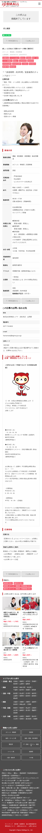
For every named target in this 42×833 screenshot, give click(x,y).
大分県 (15, 718)
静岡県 (34, 695)
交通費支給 (5, 775)
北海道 (15, 681)
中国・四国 (6, 708)
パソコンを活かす (8, 785)
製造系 (11, 744)
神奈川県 (22, 687)
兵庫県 (28, 701)
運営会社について (10, 826)
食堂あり (18, 800)
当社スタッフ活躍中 (22, 815)
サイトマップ (9, 824)
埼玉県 (29, 687)
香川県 (28, 710)
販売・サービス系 (11, 738)
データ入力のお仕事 (8, 780)
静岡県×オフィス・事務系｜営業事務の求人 (17, 586)
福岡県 (15, 716)
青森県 (21, 681)
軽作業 (17, 783)
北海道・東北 (7, 681)
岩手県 (28, 681)
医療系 (31, 751)
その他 (31, 757)
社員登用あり (15, 775)
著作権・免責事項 (19, 824)
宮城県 (34, 681)
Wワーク (26, 798)
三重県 (29, 704)
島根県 (21, 707)
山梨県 (15, 695)
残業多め (29, 790)
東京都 (15, 687)
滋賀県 (34, 701)
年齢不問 (32, 805)
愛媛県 (34, 710)
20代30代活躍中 (14, 807)
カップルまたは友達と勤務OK (12, 798)
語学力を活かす (26, 783)
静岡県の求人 (8, 583)
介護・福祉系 (11, 757)
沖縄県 (35, 718)
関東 (4, 687)
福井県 (34, 693)
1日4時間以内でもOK (22, 785)
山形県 (21, 683)
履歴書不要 (15, 812)
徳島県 (21, 710)
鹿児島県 (28, 718)
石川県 (28, 693)
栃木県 (21, 689)
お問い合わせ (33, 826)
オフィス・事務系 (11, 732)
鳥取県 (15, 707)
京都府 (21, 701)
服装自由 (32, 803)
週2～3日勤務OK (22, 788)
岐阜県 (28, 695)
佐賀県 (21, 716)
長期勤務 (14, 793)
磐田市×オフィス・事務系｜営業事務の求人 (17, 589)
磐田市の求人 (18, 583)
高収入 (4, 773)
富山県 (21, 693)
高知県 (15, 712)
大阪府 (15, 701)
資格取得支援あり (8, 815)
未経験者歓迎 (13, 805)
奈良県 (15, 704)
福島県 (28, 683)
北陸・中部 (6, 693)
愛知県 (15, 698)
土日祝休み (23, 810)
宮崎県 (21, 718)
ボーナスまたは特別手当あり (11, 778)
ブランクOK (33, 810)
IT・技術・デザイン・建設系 (31, 744)
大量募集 (5, 807)
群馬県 (34, 689)
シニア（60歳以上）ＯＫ (10, 810)
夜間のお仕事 (34, 788)
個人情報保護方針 (31, 824)
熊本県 (34, 716)
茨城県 (28, 689)
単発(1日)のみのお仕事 (9, 790)
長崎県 (28, 716)
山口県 (15, 710)
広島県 (34, 707)
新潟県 (15, 693)
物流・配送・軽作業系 (31, 738)
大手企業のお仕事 (21, 803)
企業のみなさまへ (22, 826)
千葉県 (15, 689)
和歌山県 (22, 704)
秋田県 (15, 683)
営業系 (31, 732)
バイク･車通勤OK (8, 803)
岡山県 (28, 707)
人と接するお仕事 (23, 780)
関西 (4, 702)
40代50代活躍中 (27, 807)
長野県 (21, 695)
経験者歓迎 (23, 805)
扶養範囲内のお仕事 (25, 793)
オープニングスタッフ (30, 778)
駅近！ (25, 800)
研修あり (32, 812)
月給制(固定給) (32, 773)
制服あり (5, 805)
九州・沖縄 (6, 716)
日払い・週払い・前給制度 (17, 773)
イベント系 (11, 751)
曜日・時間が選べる (8, 788)
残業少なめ (5, 793)
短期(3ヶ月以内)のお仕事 (10, 795)
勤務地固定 (24, 812)
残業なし (22, 790)
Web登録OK (6, 812)
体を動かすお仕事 (8, 783)
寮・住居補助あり (8, 800)
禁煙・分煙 (32, 800)
